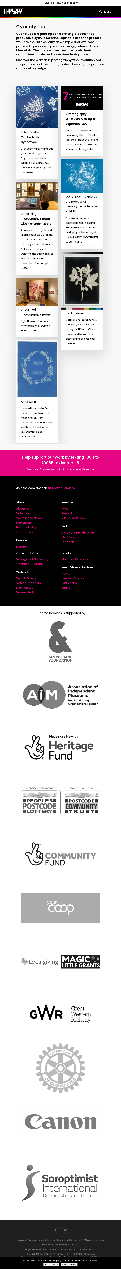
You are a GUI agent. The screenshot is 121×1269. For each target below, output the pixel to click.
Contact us (24, 532)
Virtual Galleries (73, 518)
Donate (21, 547)
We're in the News (29, 518)
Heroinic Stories (72, 578)
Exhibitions (69, 583)
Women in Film (26, 592)
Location (67, 542)
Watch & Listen (27, 578)
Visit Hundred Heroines (78, 532)
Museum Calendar (75, 559)
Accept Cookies (51, 1264)
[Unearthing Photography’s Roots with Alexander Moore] (37, 228)
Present (66, 513)
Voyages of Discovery (32, 559)
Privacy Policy (26, 527)
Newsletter (24, 523)
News (65, 574)
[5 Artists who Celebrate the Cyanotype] (37, 132)
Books (65, 588)
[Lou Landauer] (82, 301)
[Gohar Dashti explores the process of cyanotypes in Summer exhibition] (82, 204)
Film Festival (25, 588)
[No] (117, 1262)
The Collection (71, 537)
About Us (23, 509)
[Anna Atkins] (37, 391)
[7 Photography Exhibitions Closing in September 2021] (82, 121)
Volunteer (23, 513)
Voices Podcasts (28, 583)
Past (64, 509)
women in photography (54, 60)
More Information (69, 1264)
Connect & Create (29, 564)
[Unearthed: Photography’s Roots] (37, 307)
